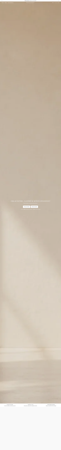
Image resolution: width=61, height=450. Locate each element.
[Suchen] (55, 3)
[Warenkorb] (59, 3)
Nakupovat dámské (26, 206)
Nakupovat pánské (34, 206)
